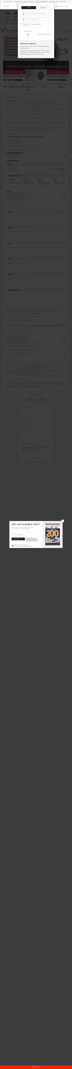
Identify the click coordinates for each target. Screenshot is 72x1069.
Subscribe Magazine (52, 544)
